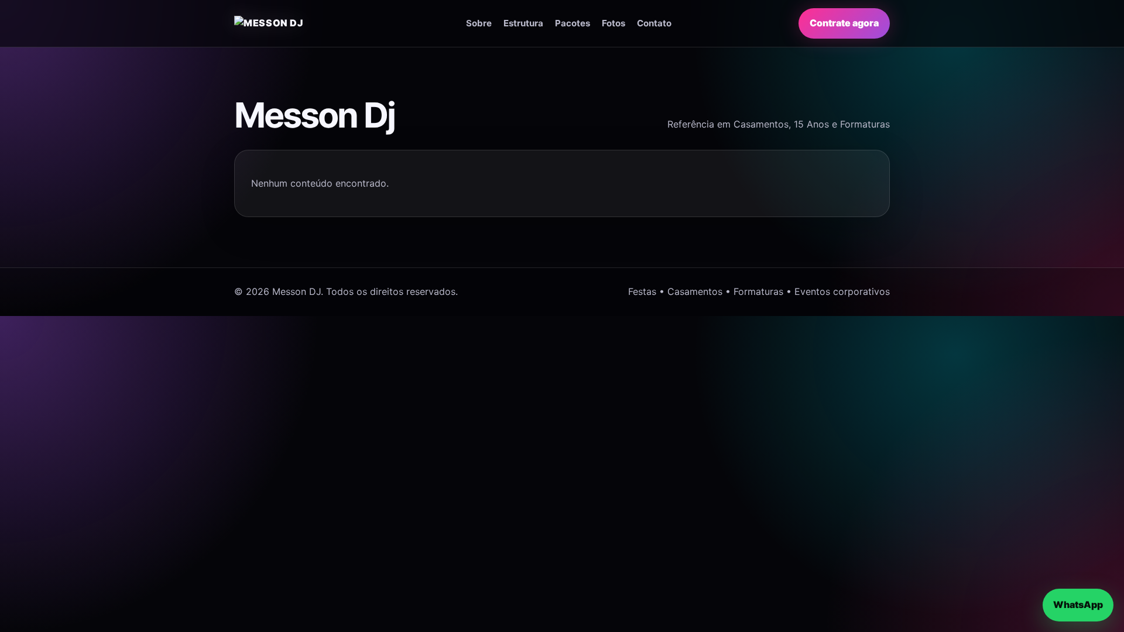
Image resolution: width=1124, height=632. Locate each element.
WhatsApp (1078, 604)
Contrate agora (844, 23)
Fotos (613, 23)
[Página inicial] (286, 23)
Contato (654, 23)
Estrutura (523, 23)
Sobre (479, 23)
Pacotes (572, 23)
